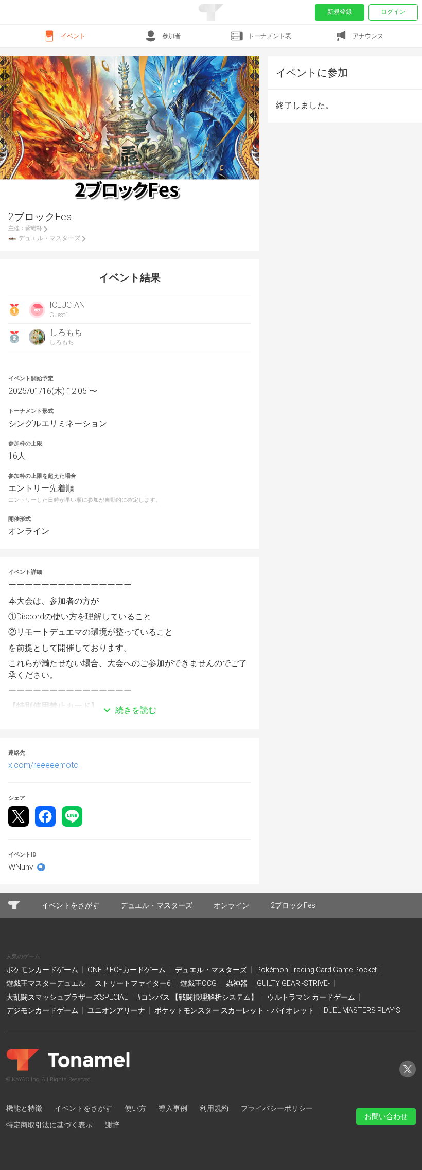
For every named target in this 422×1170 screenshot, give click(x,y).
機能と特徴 (24, 1108)
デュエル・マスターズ (212, 970)
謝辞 (112, 1125)
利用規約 (214, 1108)
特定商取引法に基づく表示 (49, 1125)
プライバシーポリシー (277, 1108)
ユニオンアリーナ (117, 1010)
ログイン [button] (393, 11)
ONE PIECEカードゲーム (127, 970)
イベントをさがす (83, 1108)
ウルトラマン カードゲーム (312, 997)
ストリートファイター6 (133, 983)
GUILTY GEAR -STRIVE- (294, 983)
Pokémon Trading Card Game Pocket (317, 970)
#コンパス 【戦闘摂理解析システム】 (198, 997)
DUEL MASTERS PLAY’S (362, 1010)
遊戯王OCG (199, 983)
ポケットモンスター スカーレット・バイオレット (235, 1010)
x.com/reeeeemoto (43, 765)
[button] (129, 695)
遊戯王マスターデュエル (46, 983)
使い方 (135, 1108)
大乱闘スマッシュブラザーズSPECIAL (67, 997)
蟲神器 (237, 983)
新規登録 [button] (339, 11)
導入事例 (173, 1108)
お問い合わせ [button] (386, 1116)
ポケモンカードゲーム (43, 970)
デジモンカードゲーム (43, 1010)
